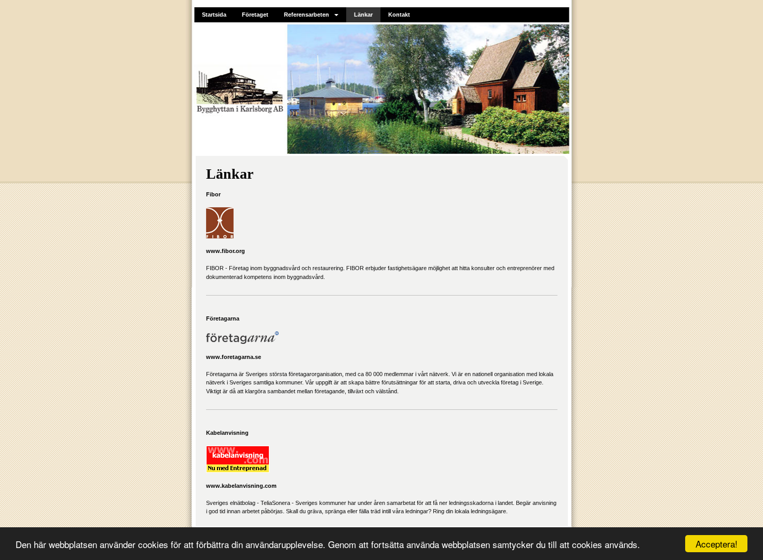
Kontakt (399, 14)
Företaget (255, 14)
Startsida (214, 14)
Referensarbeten (306, 14)
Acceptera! (717, 543)
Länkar (363, 14)
